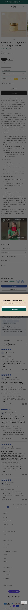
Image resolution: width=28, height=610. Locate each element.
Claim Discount (14, 309)
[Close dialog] (27, 295)
